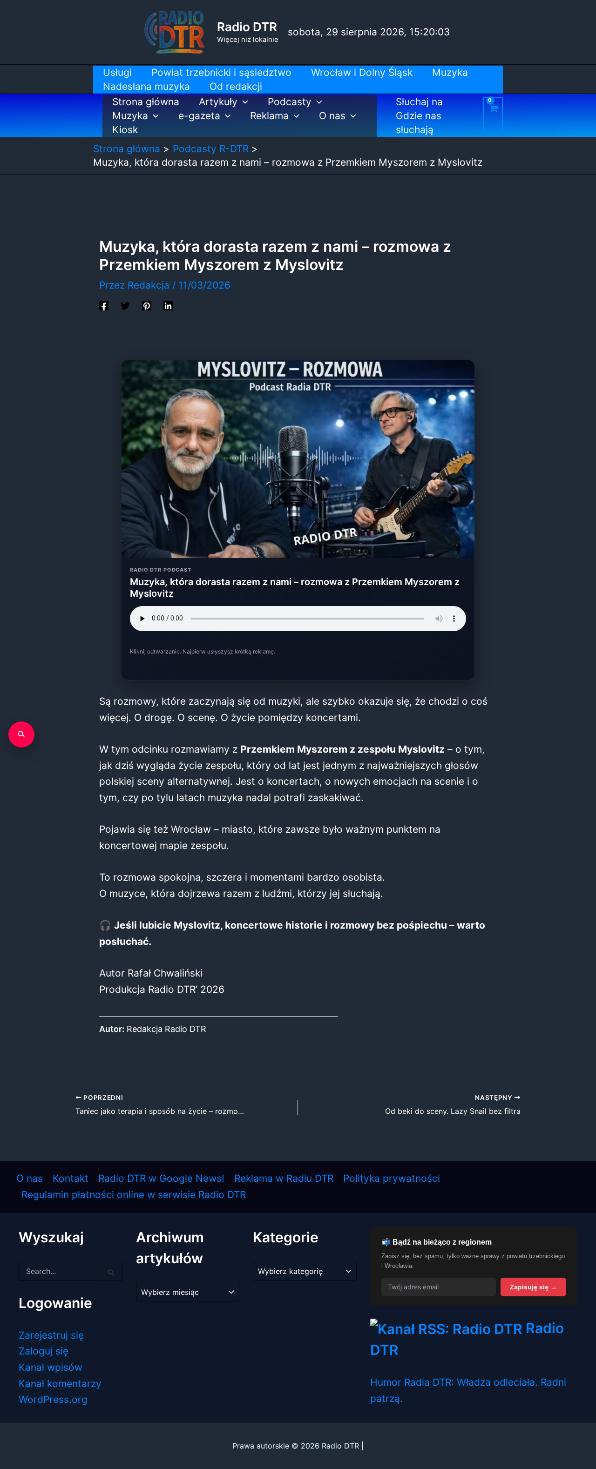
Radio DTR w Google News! (161, 1178)
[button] (242, 102)
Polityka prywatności (391, 1178)
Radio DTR (247, 27)
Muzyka (130, 115)
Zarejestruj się (51, 1335)
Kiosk (125, 129)
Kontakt (70, 1178)
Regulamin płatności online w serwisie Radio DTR (133, 1194)
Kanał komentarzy (60, 1383)
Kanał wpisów (50, 1367)
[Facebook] (103, 305)
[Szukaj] (21, 734)
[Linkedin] (168, 305)
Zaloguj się (43, 1351)
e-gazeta (199, 115)
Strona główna (145, 102)
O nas (332, 115)
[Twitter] (125, 305)
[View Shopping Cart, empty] (493, 115)
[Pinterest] (146, 305)
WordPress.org (53, 1399)
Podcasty (290, 102)
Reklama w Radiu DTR (283, 1178)
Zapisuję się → (533, 1287)
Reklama (269, 115)
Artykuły (218, 102)
